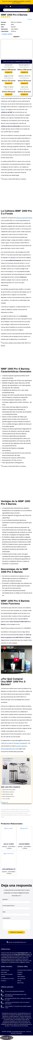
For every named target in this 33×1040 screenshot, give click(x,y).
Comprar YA (8, 72)
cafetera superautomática (24, 218)
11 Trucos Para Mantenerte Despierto (14, 991)
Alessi (2, 109)
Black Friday (20, 983)
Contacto (3, 980)
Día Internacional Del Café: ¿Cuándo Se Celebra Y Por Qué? (18, 999)
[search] (28, 10)
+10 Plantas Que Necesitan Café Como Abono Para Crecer (17, 1003)
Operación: (4, 29)
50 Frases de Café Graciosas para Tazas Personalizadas (15, 995)
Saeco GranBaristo (21, 743)
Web (3, 912)
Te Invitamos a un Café (7, 978)
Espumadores (21, 976)
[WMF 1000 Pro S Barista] (16, 785)
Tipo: (2, 27)
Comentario (6, 918)
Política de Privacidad (6, 974)
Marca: (3, 24)
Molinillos (19, 974)
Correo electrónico (8, 905)
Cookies (3, 976)
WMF (5, 104)
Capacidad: (4, 31)
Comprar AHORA (7, 34)
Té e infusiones (21, 978)
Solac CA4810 (9, 844)
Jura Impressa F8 (8, 869)
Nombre (5, 899)
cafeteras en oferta (18, 1)
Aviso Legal (4, 972)
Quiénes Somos (5, 970)
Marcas (19, 980)
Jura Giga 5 (9, 743)
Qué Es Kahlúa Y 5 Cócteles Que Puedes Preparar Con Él (18, 1007)
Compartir (29, 19)
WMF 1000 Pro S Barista (10, 787)
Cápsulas (19, 972)
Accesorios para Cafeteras (24, 970)
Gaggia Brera (24, 844)
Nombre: (3, 22)
